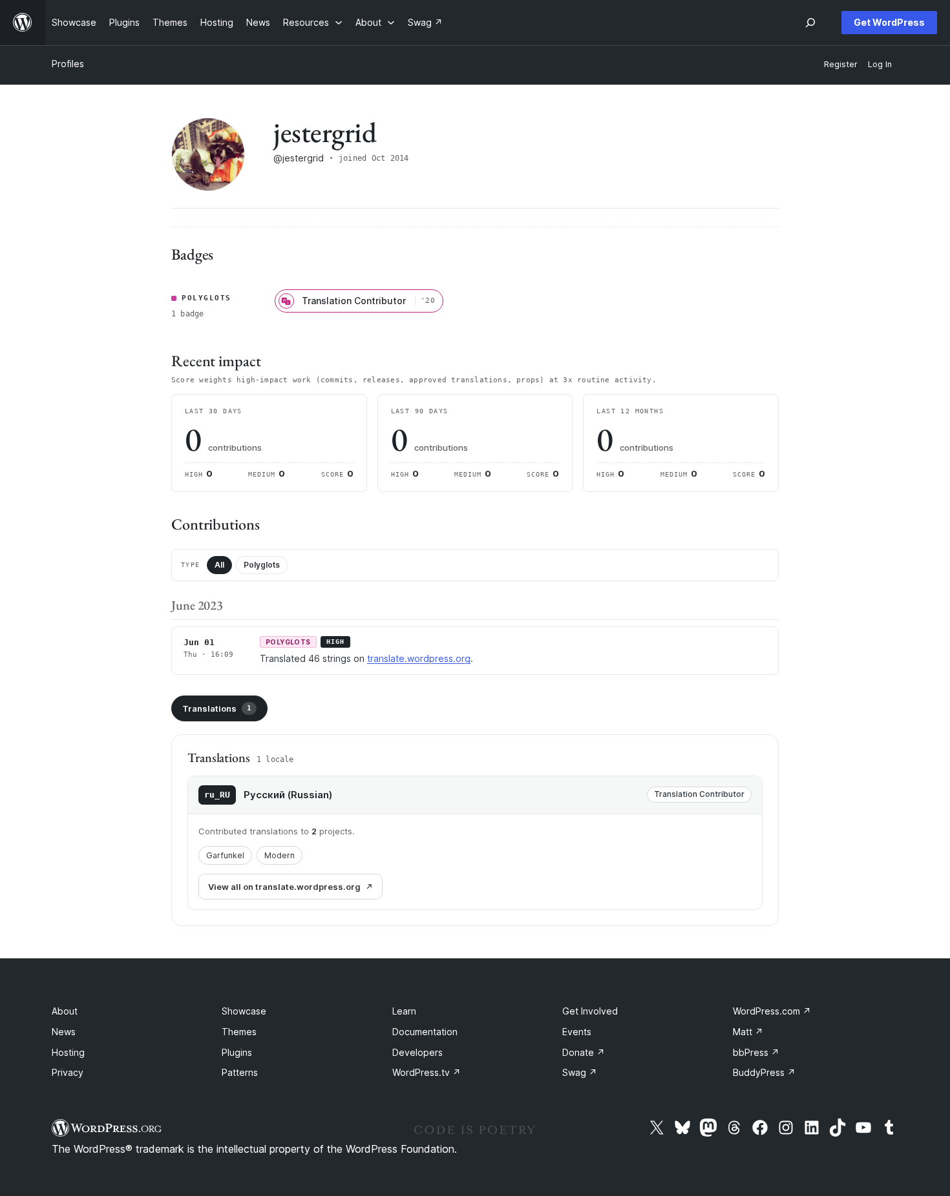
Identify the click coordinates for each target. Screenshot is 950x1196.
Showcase (244, 1010)
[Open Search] (810, 22)
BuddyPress (764, 1072)
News (64, 1031)
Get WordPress (889, 22)
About (65, 1010)
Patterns (240, 1072)
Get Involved (590, 1010)
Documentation (425, 1031)
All (219, 565)
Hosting (68, 1052)
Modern (279, 855)
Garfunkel (225, 855)
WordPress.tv (426, 1072)
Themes (239, 1031)
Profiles (68, 63)
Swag (579, 1072)
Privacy (67, 1072)
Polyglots (262, 565)
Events (576, 1031)
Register (841, 64)
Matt (748, 1031)
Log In (880, 64)
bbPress (756, 1052)
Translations (216, 708)
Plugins (237, 1052)
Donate (583, 1052)
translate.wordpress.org (418, 658)
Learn (404, 1010)
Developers (417, 1052)
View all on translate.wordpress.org (284, 887)
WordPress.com (772, 1010)
